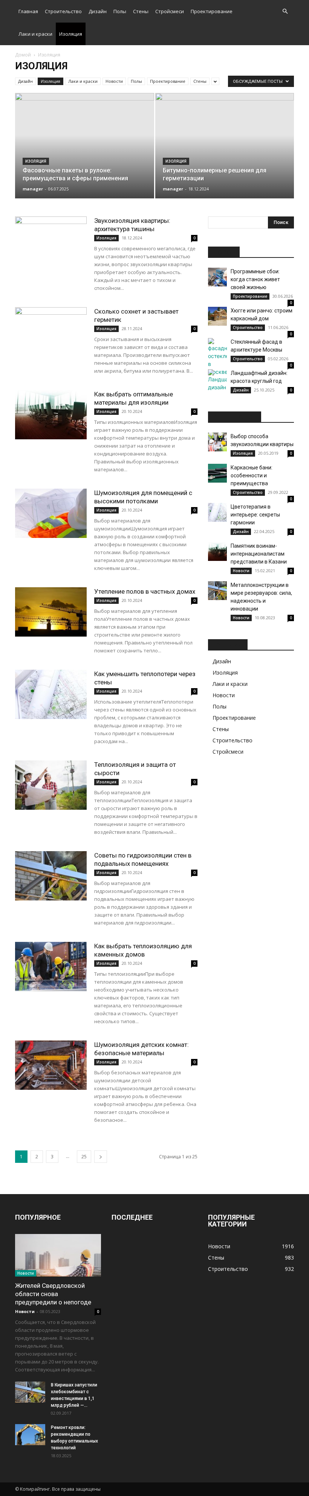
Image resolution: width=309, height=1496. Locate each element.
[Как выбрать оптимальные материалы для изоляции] (51, 414)
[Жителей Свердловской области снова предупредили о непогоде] (58, 1255)
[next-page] (100, 1156)
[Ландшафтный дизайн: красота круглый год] (217, 380)
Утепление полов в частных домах (144, 591)
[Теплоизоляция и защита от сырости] (51, 785)
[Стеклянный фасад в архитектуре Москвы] (217, 357)
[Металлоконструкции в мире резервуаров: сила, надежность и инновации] (217, 590)
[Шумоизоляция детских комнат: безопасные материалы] (51, 1065)
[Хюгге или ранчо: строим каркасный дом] (217, 316)
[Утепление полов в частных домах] (51, 612)
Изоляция (70, 33)
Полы (119, 11)
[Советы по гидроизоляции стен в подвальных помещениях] (51, 875)
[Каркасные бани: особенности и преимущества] (217, 473)
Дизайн (98, 11)
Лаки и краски (35, 33)
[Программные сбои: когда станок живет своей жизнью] (217, 277)
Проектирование (212, 11)
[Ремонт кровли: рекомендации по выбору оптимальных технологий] (30, 1434)
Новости (114, 81)
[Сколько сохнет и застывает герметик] (51, 331)
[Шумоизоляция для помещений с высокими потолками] (51, 513)
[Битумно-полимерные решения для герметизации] (224, 153)
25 (84, 1156)
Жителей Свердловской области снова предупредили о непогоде (53, 1294)
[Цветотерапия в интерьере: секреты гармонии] (217, 512)
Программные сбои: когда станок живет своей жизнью (255, 279)
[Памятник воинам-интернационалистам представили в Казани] (217, 551)
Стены (140, 11)
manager (33, 189)
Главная (28, 11)
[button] (285, 11)
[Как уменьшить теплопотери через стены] (51, 694)
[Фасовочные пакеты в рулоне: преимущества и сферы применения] (84, 152)
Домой (23, 55)
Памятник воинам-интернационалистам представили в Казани (259, 554)
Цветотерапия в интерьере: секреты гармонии (255, 515)
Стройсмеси (169, 11)
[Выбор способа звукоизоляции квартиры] (217, 442)
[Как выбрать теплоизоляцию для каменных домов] (51, 966)
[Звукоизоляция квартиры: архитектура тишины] (51, 241)
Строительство (63, 11)
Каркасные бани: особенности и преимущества (251, 475)
